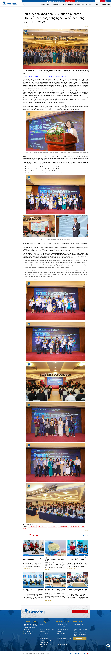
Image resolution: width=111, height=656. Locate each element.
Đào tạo (64, 4)
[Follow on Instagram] (75, 653)
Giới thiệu (43, 4)
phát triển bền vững (74, 526)
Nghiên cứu (70, 4)
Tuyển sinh (49, 4)
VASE (24, 528)
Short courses (79, 1)
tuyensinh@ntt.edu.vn (29, 631)
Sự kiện (97, 4)
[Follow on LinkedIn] (84, 653)
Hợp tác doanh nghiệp (79, 4)
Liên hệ (108, 4)
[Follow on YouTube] (87, 653)
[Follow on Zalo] (73, 653)
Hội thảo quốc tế (52, 526)
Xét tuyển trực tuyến (57, 4)
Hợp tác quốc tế (89, 4)
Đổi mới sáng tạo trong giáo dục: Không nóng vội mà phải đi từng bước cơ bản (45, 76)
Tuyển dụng (103, 4)
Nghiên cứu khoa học (63, 526)
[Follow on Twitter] (78, 653)
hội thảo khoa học (42, 526)
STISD (83, 526)
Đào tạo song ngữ (90, 1)
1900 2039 (26, 629)
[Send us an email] (81, 653)
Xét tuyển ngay (69, 1)
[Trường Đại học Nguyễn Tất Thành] (12, 3)
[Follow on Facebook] (70, 653)
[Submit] (101, 1)
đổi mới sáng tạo (32, 526)
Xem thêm (84, 535)
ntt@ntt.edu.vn (27, 633)
